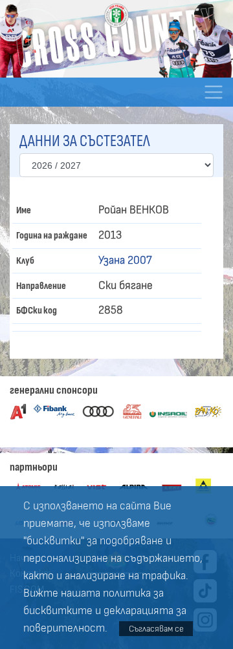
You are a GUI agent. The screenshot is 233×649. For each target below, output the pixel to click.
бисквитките (58, 611)
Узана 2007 (125, 260)
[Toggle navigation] (213, 92)
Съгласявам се (156, 628)
